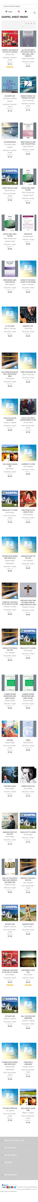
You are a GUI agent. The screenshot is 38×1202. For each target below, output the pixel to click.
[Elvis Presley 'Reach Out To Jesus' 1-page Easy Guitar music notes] (28, 637)
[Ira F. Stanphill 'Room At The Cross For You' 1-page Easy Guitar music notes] (10, 637)
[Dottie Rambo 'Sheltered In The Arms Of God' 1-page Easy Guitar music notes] (28, 499)
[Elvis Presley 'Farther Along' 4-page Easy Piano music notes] (10, 775)
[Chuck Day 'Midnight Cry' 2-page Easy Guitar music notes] (28, 315)
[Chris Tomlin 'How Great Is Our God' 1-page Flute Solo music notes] (28, 959)
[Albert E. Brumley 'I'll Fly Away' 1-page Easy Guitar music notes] (10, 315)
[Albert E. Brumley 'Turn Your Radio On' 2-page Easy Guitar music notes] (28, 361)
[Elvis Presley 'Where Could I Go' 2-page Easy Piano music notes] (28, 775)
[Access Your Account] (25, 12)
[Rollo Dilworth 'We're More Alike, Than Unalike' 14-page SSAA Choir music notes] (10, 269)
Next (23, 26)
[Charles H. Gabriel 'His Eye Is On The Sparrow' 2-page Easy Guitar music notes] (10, 407)
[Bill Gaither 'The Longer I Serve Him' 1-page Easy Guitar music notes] (10, 453)
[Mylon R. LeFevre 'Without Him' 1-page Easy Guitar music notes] (10, 1005)
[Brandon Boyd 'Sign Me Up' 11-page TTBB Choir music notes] (28, 223)
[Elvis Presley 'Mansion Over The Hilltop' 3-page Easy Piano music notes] (10, 821)
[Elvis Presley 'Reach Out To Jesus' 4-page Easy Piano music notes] (28, 821)
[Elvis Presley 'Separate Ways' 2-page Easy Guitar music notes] (28, 913)
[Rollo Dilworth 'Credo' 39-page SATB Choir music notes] (28, 729)
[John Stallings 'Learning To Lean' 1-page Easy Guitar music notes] (28, 453)
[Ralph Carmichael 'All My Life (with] (28, 39)
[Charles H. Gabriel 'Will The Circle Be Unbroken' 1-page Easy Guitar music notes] (28, 1005)
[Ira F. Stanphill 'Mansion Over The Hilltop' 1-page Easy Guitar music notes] (28, 545)
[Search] (34, 3)
